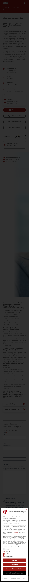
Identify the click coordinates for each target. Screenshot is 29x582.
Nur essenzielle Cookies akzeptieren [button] (14, 569)
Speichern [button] (14, 560)
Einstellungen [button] (15, 532)
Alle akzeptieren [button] (14, 564)
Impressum (24, 578)
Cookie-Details (5, 578)
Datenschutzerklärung (13, 530)
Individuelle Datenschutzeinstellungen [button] (14, 573)
